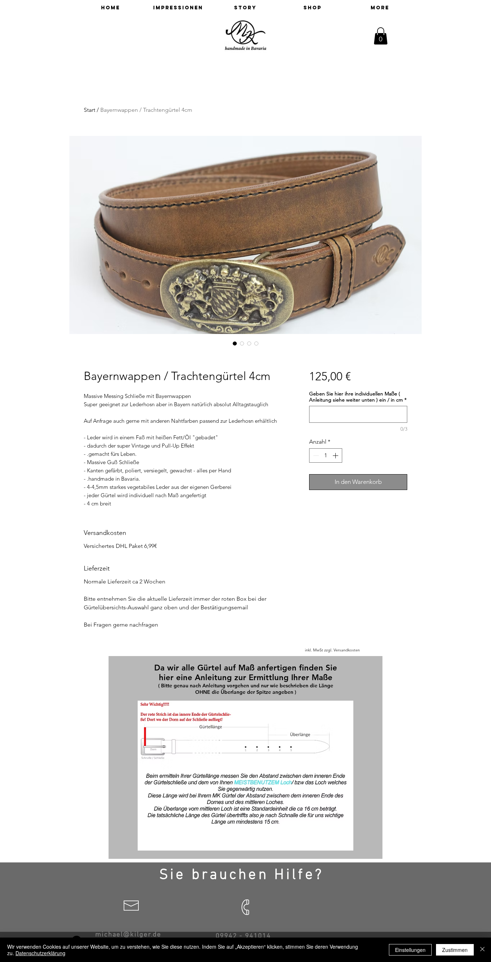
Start (89, 109)
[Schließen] (482, 949)
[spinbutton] (325, 455)
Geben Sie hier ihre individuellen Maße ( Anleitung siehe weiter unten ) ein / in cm (358, 397)
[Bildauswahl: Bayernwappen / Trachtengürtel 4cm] (234, 343)
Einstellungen (410, 949)
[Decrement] (315, 455)
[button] (380, 36)
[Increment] (336, 455)
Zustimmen (455, 949)
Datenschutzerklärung (40, 953)
